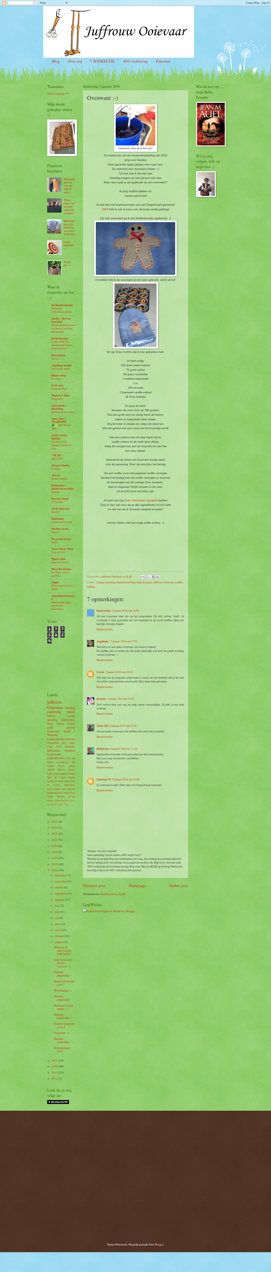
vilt (68, 758)
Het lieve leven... (60, 529)
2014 (55, 1066)
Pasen (61, 765)
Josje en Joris (58, 552)
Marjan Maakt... (61, 465)
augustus (60, 899)
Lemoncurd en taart (61, 522)
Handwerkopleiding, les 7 (64, 982)
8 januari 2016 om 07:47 (123, 726)
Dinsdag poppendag (61, 997)
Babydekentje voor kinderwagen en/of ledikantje (69, 227)
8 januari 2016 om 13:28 (123, 749)
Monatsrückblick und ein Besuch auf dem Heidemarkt (63, 328)
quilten (71, 765)
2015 (55, 1060)
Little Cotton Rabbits (59, 436)
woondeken (62, 762)
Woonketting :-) (63, 990)
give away (68, 743)
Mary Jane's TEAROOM (58, 420)
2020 (55, 846)
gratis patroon (61, 727)
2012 (55, 1078)
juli (57, 905)
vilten (66, 781)
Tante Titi (102, 726)
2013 (55, 1072)
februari (59, 936)
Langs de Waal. (59, 388)
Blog (56, 61)
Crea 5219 (54, 746)
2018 (55, 858)
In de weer (57, 385)
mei (57, 918)
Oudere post (178, 885)
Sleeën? (55, 512)
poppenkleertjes (56, 758)
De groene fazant (61, 539)
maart (58, 930)
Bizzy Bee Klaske (61, 569)
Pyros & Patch (59, 499)
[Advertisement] (59, 661)
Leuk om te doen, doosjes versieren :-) (63, 963)
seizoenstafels (54, 788)
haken (71, 712)
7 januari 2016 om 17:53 (124, 641)
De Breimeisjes (60, 338)
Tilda (66, 804)
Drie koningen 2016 (62, 1049)
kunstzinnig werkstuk (64, 773)
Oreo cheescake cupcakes (141, 500)
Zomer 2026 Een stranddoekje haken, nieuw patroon (62, 345)
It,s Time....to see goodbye (60, 573)
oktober (59, 887)
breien (51, 715)
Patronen (163, 61)
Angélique (103, 641)
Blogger (159, 1244)
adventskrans (68, 788)
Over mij (75, 61)
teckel (65, 800)
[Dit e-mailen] (142, 577)
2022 (55, 834)
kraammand (53, 754)
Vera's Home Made (62, 549)
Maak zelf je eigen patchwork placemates (61, 605)
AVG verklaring (135, 61)
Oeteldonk (53, 743)
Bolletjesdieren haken (63, 412)
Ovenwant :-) (61, 1033)
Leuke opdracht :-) (68, 245)
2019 (55, 852)
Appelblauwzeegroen (63, 597)
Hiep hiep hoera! (60, 562)
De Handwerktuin (62, 305)
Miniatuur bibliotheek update (61, 310)
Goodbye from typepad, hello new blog (61, 445)
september (61, 893)
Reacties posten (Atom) (113, 894)
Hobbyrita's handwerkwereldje (62, 487)
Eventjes (56, 468)
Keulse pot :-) (67, 263)
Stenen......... (57, 358)
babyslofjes (53, 750)
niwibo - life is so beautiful (61, 320)
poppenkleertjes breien (58, 792)
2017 (55, 864)
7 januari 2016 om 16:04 (125, 610)
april (58, 924)
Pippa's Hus (58, 559)
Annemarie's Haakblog (58, 407)
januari (59, 942)
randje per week (55, 781)
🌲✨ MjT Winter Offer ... (61, 426)
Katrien (101, 699)
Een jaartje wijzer (60, 368)
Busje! (54, 542)
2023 (55, 828)
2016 (55, 870)
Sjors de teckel (56, 777)
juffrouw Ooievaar (164, 582)
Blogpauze (57, 398)
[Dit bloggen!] (146, 577)
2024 (55, 821)
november (61, 881)
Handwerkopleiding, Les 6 (64, 1025)
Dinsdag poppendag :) (62, 973)
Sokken (55, 492)
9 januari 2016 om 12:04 (125, 779)
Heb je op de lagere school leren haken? (62, 950)
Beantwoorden (105, 629)
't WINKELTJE (102, 61)
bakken (71, 777)
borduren (70, 750)
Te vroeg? (56, 378)
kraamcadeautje (55, 739)
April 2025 (57, 458)
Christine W (104, 779)
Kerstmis (70, 746)
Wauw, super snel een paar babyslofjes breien (69, 206)
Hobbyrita (103, 749)
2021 (55, 840)
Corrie (100, 672)
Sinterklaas (69, 784)
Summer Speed (59, 478)
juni (57, 912)
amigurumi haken (58, 731)
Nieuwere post (94, 885)
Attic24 (55, 475)
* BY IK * (57, 455)
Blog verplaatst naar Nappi (62, 587)
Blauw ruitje (58, 375)
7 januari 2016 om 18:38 (119, 672)
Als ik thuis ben (60, 509)
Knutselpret (58, 355)
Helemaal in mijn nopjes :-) (63, 1007)
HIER (105, 209)
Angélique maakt (61, 365)
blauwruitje (104, 611)
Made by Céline (60, 395)
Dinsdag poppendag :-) (63, 1016)
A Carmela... (57, 502)
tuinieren (70, 739)
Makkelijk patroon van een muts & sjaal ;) (69, 185)
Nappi (55, 582)
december (60, 875)
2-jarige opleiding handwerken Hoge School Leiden (124, 582)
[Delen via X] (150, 577)
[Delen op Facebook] (154, 577)
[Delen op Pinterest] (157, 577)
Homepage (137, 885)
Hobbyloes (57, 519)
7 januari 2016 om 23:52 (120, 699)
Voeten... (56, 532)
